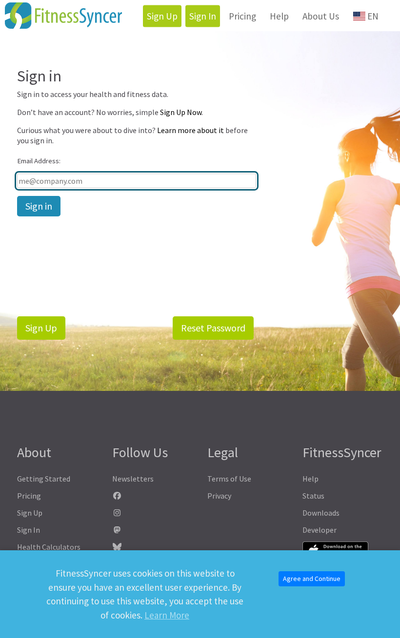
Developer (319, 530)
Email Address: (38, 160)
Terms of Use (229, 478)
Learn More (166, 615)
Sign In (202, 16)
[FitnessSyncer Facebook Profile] (152, 495)
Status (313, 496)
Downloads (321, 513)
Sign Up (162, 16)
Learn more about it (190, 130)
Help (279, 16)
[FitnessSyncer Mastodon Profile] (152, 530)
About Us (320, 16)
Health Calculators (48, 547)
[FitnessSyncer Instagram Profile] (152, 513)
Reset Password (213, 328)
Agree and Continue (311, 578)
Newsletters (133, 478)
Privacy (219, 496)
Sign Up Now (180, 112)
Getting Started (43, 478)
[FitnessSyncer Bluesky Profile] (152, 547)
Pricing (242, 16)
